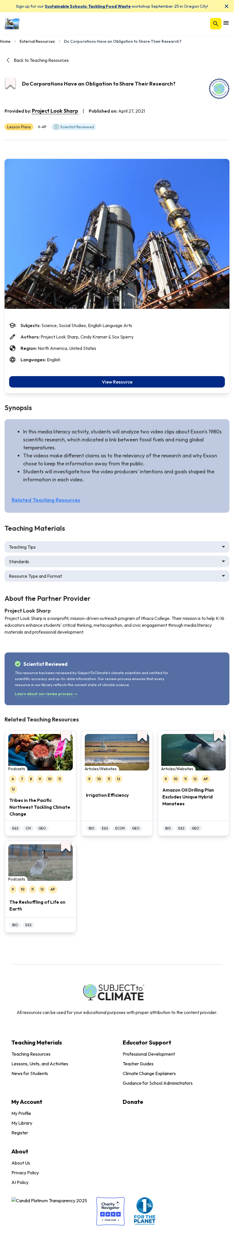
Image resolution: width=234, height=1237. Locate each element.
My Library (21, 1123)
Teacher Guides (138, 1063)
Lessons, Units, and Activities (39, 1063)
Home (5, 41)
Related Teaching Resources (46, 500)
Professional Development (149, 1054)
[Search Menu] (215, 23)
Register (19, 1132)
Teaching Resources (31, 1054)
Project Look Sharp (55, 111)
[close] (226, 6)
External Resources (37, 41)
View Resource (117, 382)
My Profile (21, 1113)
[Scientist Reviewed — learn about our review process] (219, 88)
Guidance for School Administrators (158, 1083)
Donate (133, 1101)
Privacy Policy (25, 1172)
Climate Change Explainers (149, 1073)
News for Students (29, 1073)
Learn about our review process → (46, 693)
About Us (20, 1163)
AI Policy (20, 1182)
